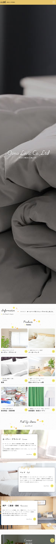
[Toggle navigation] (53, 1)
